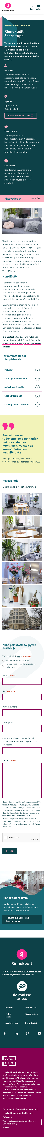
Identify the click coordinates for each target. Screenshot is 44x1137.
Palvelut (8, 369)
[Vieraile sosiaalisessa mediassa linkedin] (16, 1033)
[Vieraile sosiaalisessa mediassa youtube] (39, 1033)
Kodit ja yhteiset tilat (16, 378)
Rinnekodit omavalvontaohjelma (16, 1113)
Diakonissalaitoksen (31, 971)
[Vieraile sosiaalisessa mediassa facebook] (4, 1033)
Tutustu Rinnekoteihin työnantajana (17, 919)
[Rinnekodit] (8, 7)
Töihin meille (8, 1015)
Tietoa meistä (31, 1014)
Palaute (5, 1128)
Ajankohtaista (11, 1023)
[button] (32, 7)
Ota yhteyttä (31, 1023)
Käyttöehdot (8, 1109)
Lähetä (9, 851)
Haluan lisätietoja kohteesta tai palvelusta (21, 666)
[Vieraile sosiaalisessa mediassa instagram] (27, 1033)
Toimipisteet (31, 1008)
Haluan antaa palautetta (17, 660)
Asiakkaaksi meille (14, 387)
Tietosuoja (7, 1117)
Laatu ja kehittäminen (16, 404)
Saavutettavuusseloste (26, 1109)
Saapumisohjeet (13, 395)
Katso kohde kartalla (19, 115)
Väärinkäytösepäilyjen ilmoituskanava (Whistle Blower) (19, 1122)
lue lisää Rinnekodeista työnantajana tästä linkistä (21, 343)
